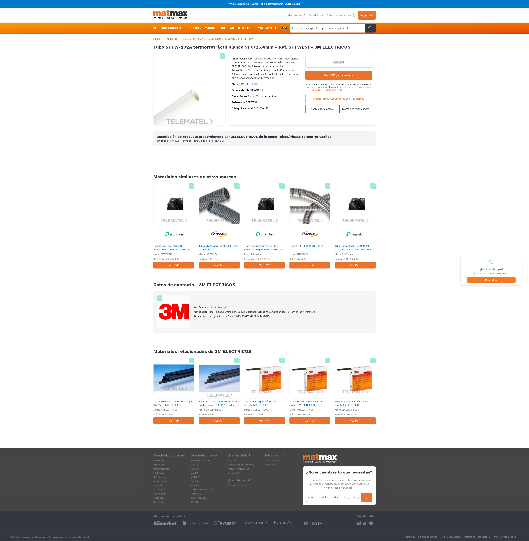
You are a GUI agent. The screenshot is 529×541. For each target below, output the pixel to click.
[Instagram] (371, 523)
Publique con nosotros (238, 485)
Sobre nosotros (334, 15)
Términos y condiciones (504, 536)
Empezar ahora (292, 3)
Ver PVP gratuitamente (338, 75)
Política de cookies (427, 536)
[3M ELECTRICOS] (173, 312)
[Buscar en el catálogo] (370, 28)
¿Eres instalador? (296, 15)
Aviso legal (410, 536)
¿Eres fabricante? (316, 15)
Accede (347, 15)
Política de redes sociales (477, 536)
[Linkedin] (359, 523)
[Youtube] (365, 523)
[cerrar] (525, 4)
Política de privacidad (451, 536)
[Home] (170, 15)
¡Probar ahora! (491, 280)
